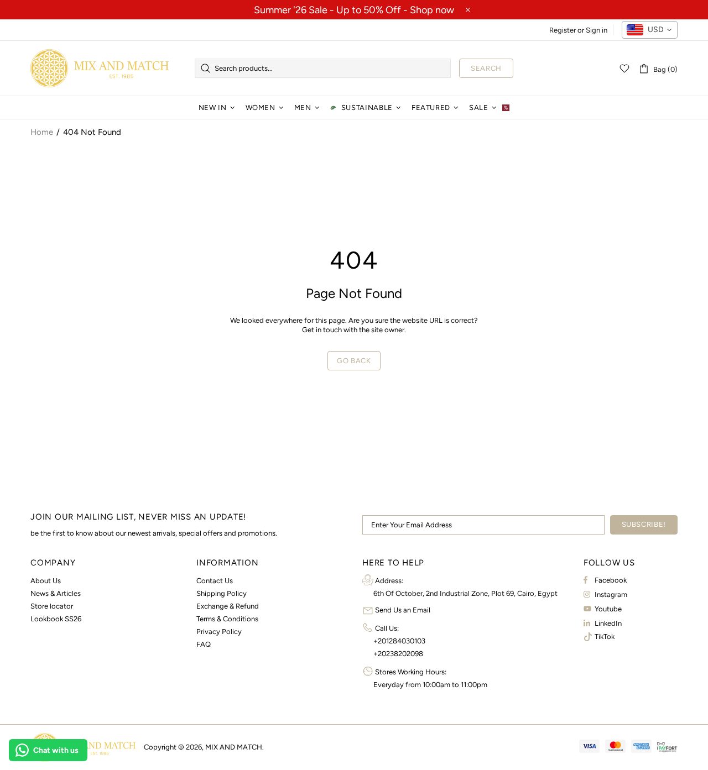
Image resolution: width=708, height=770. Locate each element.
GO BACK (354, 361)
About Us (45, 581)
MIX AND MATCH (99, 68)
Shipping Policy (221, 593)
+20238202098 (398, 653)
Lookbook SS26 (55, 619)
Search (486, 68)
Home (41, 132)
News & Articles (55, 593)
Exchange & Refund (227, 606)
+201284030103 (399, 641)
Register (562, 30)
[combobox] (650, 30)
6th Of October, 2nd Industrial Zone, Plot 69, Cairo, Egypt (465, 593)
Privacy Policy (219, 631)
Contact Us (214, 581)
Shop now (432, 10)
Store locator (51, 606)
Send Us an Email (402, 610)
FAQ (203, 644)
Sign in (596, 30)
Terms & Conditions (227, 619)
